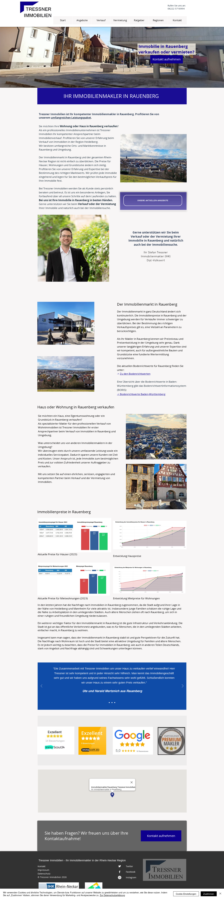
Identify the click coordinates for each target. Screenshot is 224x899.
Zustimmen (208, 893)
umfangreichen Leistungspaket (71, 117)
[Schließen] (220, 894)
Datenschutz (44, 873)
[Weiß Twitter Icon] (119, 866)
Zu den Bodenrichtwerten (135, 373)
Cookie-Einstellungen (186, 893)
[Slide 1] (109, 702)
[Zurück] (41, 686)
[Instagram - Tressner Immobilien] (119, 877)
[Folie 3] (114, 702)
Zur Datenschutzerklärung (112, 895)
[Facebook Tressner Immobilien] (119, 872)
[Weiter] (182, 686)
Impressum (43, 869)
